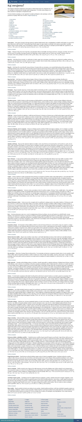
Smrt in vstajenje (48, 35)
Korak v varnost (28, 417)
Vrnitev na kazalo (12, 49)
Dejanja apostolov (29, 409)
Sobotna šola (12, 403)
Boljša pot (27, 401)
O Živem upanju (44, 399)
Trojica (11, 20)
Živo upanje (14, 1)
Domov (59, 399)
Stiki (58, 404)
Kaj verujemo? (44, 415)
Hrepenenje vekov (29, 407)
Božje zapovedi (47, 25)
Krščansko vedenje (48, 29)
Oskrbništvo (47, 28)
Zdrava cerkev (44, 409)
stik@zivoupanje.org (32, 15)
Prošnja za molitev (61, 402)
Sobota (46, 26)
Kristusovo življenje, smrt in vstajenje (18, 31)
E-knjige (32, 1)
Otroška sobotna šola (14, 405)
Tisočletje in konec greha (50, 36)
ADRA (42, 411)
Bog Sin (12, 23)
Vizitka (58, 409)
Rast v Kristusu (13, 33)
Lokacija (59, 406)
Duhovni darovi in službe (50, 22)
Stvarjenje (12, 26)
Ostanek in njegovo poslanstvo (17, 36)
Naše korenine (44, 403)
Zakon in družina (48, 31)
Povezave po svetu (45, 413)
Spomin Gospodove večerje (15, 411)
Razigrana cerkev (13, 415)
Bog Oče (12, 22)
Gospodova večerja (48, 20)
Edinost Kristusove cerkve (16, 38)
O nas (41, 1)
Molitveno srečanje (13, 413)
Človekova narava (14, 28)
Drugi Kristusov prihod (49, 33)
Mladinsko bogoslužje (14, 407)
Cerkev (11, 35)
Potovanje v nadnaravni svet (31, 413)
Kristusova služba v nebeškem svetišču (53, 32)
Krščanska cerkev (45, 405)
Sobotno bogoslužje (13, 409)
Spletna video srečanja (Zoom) (64, 407)
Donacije (59, 411)
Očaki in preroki (28, 403)
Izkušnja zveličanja (14, 32)
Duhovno (37, 1)
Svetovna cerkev (45, 401)
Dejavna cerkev (44, 407)
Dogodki (21, 1)
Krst (45, 19)
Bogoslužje (26, 1)
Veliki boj (12, 29)
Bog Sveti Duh (13, 25)
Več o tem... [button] (17, 420)
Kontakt (46, 1)
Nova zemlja (47, 38)
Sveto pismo (13, 19)
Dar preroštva (47, 23)
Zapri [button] (78, 420)
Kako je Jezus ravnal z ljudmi (31, 415)
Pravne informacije (61, 416)
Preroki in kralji (28, 405)
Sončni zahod (60, 414)
